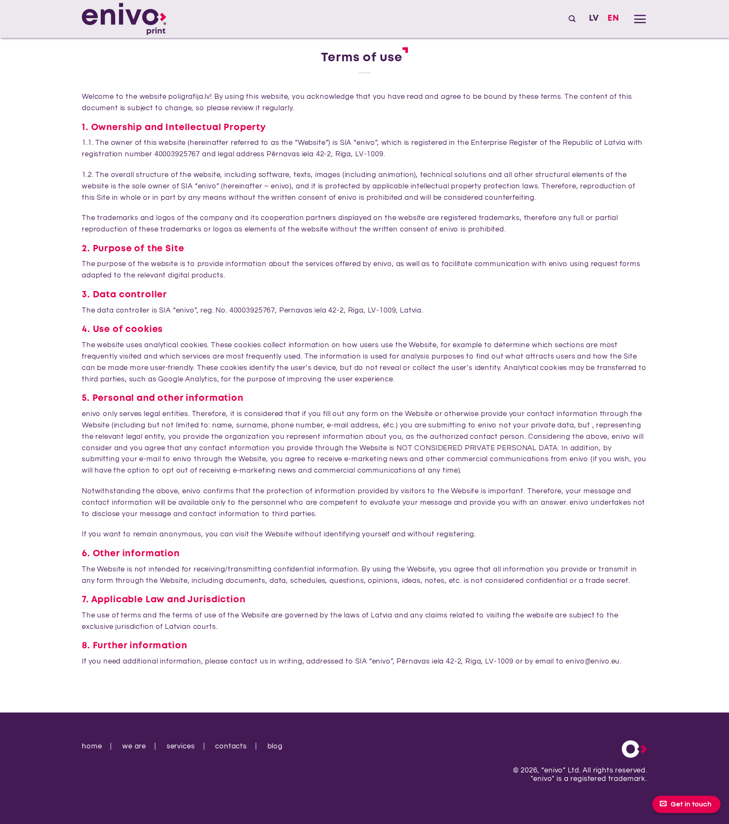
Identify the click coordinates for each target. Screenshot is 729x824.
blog (275, 746)
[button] (572, 19)
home (92, 746)
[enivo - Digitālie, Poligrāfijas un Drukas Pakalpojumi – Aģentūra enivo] (124, 19)
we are (134, 746)
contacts (231, 746)
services (181, 746)
